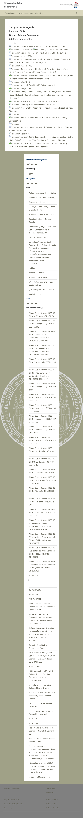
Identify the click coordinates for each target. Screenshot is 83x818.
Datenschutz (50, 788)
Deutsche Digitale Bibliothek (14, 804)
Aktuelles (39, 13)
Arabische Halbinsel (37, 202)
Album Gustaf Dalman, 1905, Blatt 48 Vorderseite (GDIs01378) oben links (42, 440)
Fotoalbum (33, 575)
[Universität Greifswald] (56, 5)
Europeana (8, 808)
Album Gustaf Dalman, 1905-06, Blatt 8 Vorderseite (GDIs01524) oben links (42, 512)
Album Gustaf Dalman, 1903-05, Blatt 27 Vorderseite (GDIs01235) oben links (42, 362)
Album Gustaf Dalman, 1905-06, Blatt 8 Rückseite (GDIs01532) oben (42, 491)
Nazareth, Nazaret (36, 273)
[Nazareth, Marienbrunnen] (40, 777)
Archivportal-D (51, 804)
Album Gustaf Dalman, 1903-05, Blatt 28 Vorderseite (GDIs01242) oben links (42, 387)
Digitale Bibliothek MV (12, 800)
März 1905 (33, 719)
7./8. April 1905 (35, 599)
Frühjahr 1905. (35, 666)
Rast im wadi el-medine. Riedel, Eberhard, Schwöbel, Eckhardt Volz (42, 731)
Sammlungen (10, 13)
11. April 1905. (34, 594)
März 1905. (33, 723)
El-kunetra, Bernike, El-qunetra (41, 214)
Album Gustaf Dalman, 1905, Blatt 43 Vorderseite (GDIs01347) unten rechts (42, 429)
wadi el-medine (35, 294)
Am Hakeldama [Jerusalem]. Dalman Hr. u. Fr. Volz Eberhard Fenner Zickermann (42, 606)
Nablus (32, 268)
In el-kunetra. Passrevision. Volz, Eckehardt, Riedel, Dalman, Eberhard (42, 695)
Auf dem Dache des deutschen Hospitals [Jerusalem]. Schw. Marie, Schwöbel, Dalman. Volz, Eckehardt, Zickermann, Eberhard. (42, 634)
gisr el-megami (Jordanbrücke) (41, 289)
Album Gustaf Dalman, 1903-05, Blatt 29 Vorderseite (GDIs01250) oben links (42, 397)
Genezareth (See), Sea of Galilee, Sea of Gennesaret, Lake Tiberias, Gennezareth (42, 230)
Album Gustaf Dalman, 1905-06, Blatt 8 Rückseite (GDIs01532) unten (42, 502)
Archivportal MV (52, 800)
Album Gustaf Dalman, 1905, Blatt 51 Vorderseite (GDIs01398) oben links (42, 451)
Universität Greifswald (12, 788)
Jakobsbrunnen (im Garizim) (40, 237)
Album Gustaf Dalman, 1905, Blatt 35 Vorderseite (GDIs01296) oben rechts (42, 408)
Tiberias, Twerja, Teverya (39, 277)
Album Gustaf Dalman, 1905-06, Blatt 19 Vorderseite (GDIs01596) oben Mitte (42, 462)
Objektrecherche (25, 13)
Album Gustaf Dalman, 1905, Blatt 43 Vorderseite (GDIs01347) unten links (42, 419)
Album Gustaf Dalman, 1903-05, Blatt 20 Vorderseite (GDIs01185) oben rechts (42, 324)
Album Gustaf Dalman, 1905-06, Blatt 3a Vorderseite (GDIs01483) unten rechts (42, 480)
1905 (31, 174)
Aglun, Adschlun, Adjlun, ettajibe (42, 193)
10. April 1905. (35, 590)
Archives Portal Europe (54, 808)
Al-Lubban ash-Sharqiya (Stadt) (42, 197)
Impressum (50, 792)
